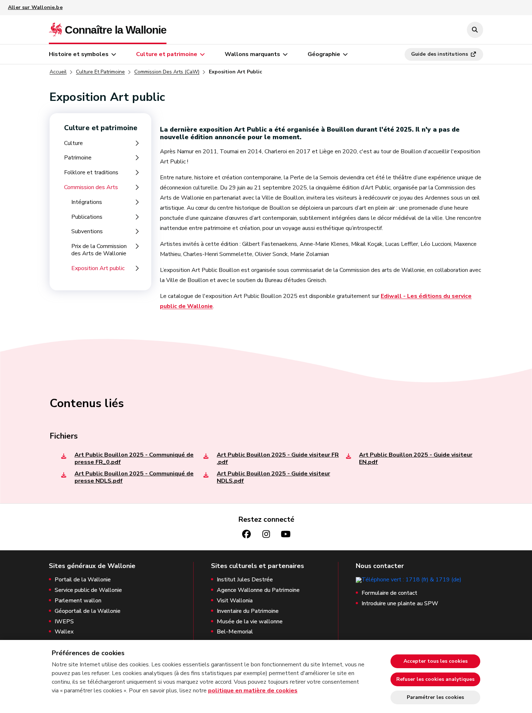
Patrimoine (78, 158)
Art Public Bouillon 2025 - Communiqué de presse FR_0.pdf (134, 458)
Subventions (87, 231)
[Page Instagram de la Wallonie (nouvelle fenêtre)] (266, 534)
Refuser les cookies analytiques (435, 679)
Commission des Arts (91, 187)
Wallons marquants (252, 54)
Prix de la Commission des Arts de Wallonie (99, 250)
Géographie (324, 54)
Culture (73, 143)
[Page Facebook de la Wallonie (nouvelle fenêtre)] (246, 534)
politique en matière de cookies (252, 691)
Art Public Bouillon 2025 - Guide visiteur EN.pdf (415, 458)
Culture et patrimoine (166, 54)
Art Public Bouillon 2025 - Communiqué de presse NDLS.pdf (134, 477)
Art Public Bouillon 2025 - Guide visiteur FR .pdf (278, 458)
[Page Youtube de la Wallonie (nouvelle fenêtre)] (285, 534)
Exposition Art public (97, 268)
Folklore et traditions (91, 172)
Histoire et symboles (79, 54)
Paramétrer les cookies (435, 697)
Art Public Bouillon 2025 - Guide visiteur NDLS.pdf (273, 477)
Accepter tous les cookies (436, 661)
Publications (86, 217)
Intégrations (86, 202)
